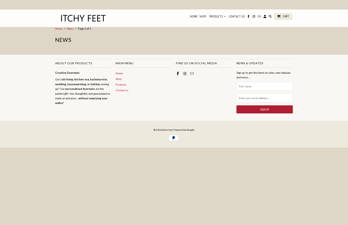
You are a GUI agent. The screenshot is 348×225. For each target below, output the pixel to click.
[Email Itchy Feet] (192, 73)
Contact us (122, 90)
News (63, 40)
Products (121, 84)
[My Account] (265, 17)
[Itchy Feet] (83, 18)
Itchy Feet (167, 129)
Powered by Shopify (184, 129)
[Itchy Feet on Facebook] (178, 73)
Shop (119, 79)
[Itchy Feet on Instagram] (185, 73)
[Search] (270, 17)
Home (119, 73)
